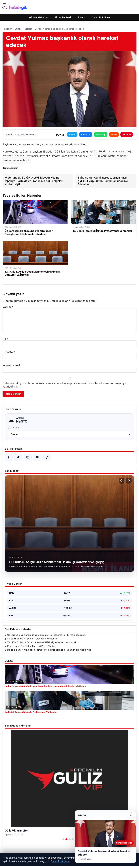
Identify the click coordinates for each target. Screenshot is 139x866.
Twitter (72, 134)
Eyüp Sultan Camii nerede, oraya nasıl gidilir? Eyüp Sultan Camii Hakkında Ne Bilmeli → (103, 181)
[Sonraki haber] (129, 481)
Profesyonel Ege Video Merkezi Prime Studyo (31, 646)
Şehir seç (14, 427)
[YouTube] (37, 457)
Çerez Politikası (101, 17)
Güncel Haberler (38, 17)
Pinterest (126, 134)
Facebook (85, 134)
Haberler (7, 28)
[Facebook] (9, 457)
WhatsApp (100, 134)
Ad (5, 338)
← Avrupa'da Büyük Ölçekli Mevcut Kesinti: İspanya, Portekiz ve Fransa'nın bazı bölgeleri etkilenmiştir (34, 181)
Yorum (8, 307)
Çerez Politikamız (60, 861)
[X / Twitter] (18, 457)
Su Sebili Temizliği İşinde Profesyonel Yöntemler (32, 638)
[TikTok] (47, 457)
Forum (81, 17)
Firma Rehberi (63, 17)
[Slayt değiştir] (63, 839)
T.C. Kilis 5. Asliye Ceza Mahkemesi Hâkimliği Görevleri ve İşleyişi (41, 642)
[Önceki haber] (121, 481)
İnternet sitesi (11, 365)
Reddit (114, 134)
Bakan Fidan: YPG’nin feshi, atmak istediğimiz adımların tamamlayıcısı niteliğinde (49, 649)
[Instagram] (28, 457)
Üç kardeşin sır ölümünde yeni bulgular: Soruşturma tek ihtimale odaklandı (46, 635)
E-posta (9, 352)
